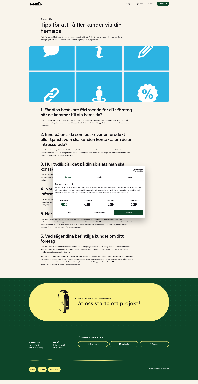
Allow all (129, 212)
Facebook (155, 344)
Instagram (94, 344)
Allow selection (99, 212)
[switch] (87, 204)
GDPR (32, 369)
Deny (69, 212)
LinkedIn (125, 344)
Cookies (42, 369)
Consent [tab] (68, 177)
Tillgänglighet (54, 369)
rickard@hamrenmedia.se (70, 265)
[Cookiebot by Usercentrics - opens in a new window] (134, 170)
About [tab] (130, 177)
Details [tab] (99, 177)
